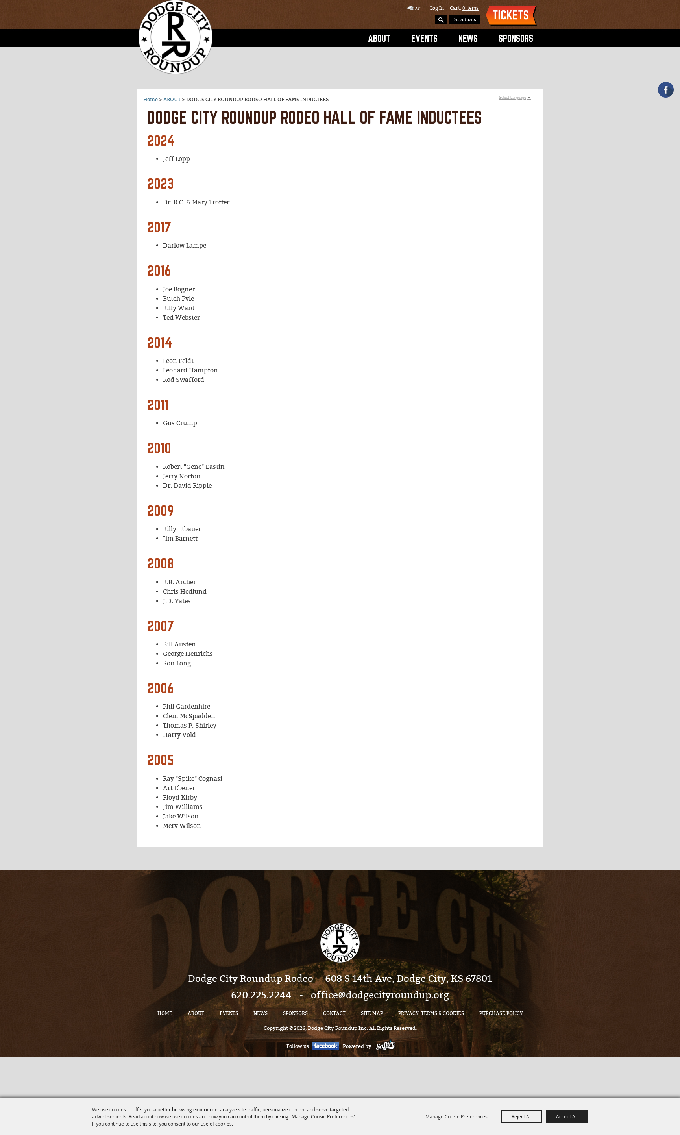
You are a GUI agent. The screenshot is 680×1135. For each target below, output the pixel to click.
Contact (334, 1013)
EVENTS (424, 38)
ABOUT (379, 38)
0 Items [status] (470, 8)
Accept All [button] (567, 1116)
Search (441, 19)
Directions (464, 19)
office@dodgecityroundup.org (380, 995)
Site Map (372, 1013)
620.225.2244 (261, 995)
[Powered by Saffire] (385, 1046)
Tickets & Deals (511, 16)
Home (150, 99)
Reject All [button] (522, 1116)
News (468, 38)
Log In (437, 8)
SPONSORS (516, 38)
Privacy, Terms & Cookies (431, 1013)
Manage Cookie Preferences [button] (456, 1116)
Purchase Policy (501, 1013)
